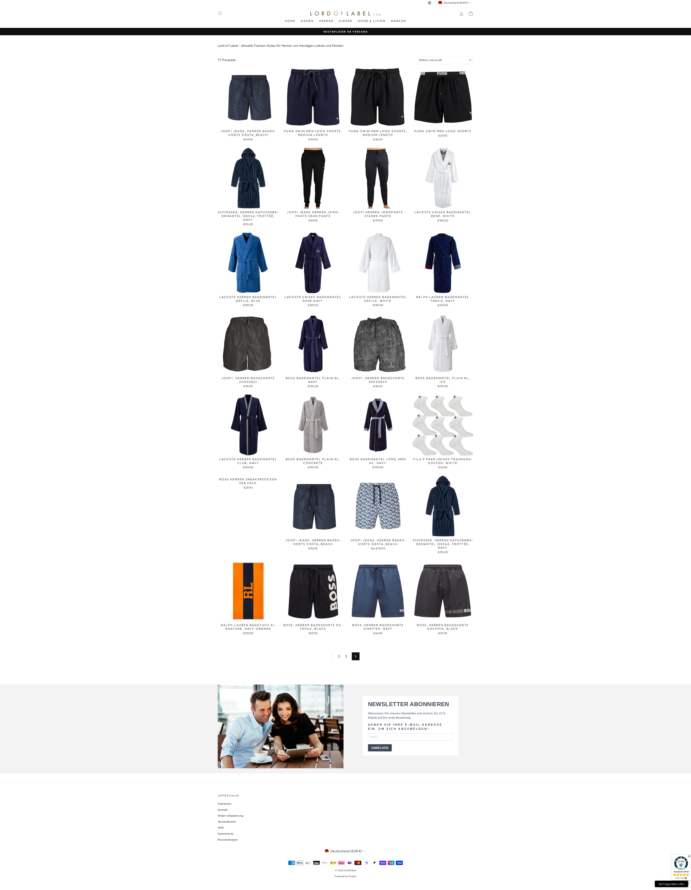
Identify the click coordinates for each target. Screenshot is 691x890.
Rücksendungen (228, 839)
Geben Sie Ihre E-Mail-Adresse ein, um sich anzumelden (405, 726)
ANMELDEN (380, 747)
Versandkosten (227, 821)
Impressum (224, 803)
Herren (326, 21)
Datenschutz (226, 833)
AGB (221, 827)
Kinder (346, 21)
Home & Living (372, 21)
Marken (398, 21)
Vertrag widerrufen (671, 884)
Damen (307, 21)
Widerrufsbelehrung (230, 815)
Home (290, 21)
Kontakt (222, 809)
